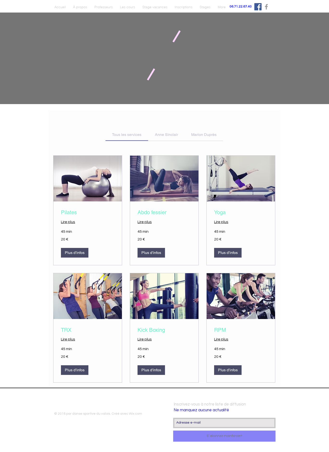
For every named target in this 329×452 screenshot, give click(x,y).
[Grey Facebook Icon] (266, 6)
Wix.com (135, 413)
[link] (126, 134)
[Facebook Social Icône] (258, 6)
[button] (74, 253)
